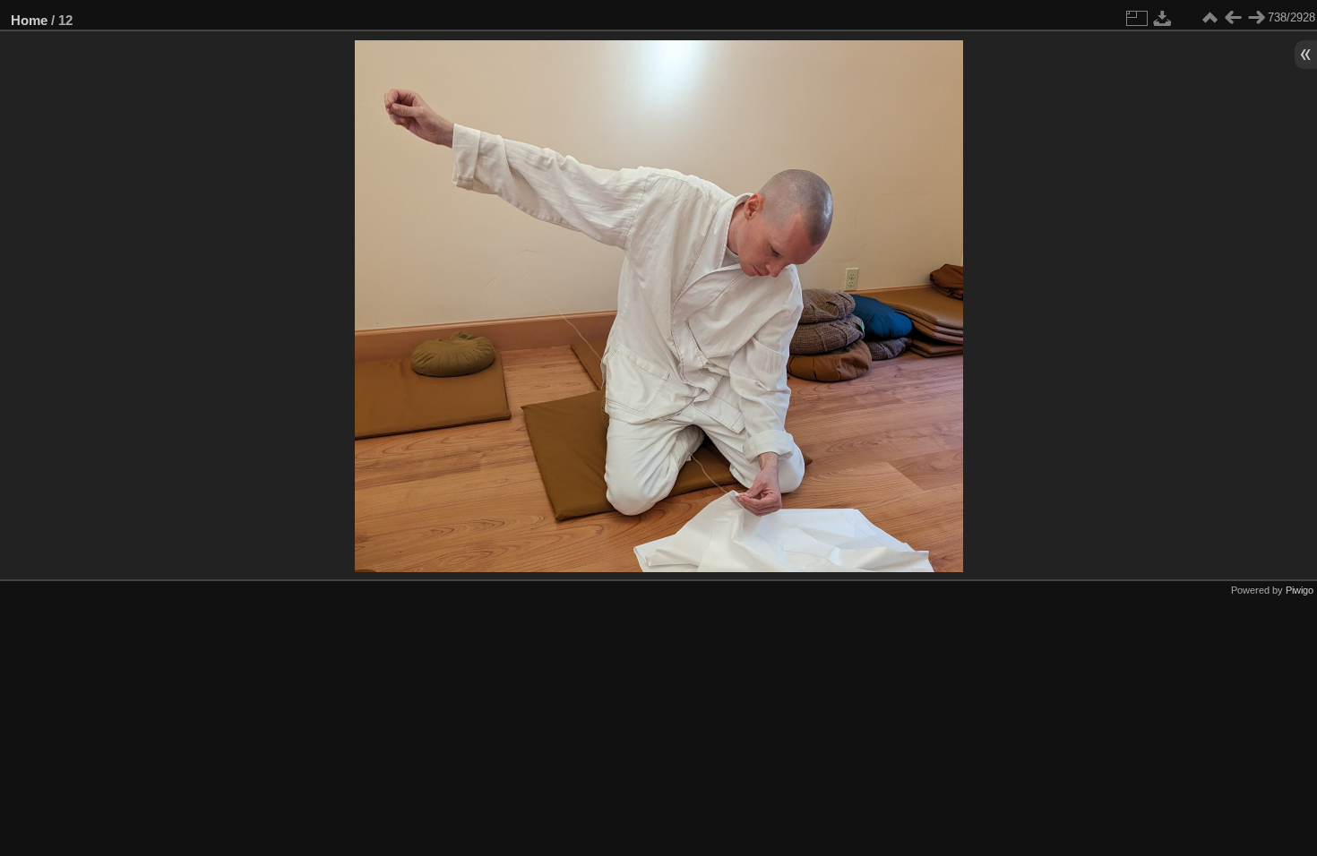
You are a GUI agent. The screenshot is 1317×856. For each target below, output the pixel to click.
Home (29, 20)
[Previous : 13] (1232, 18)
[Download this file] (1163, 18)
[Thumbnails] (1209, 18)
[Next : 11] (1256, 18)
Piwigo (1299, 590)
